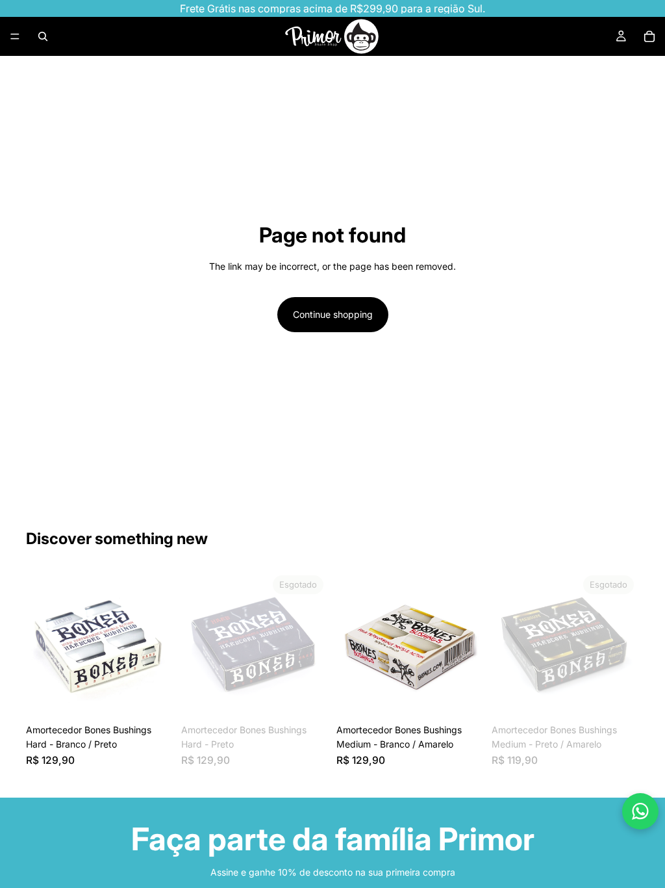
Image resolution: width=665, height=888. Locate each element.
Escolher (164, 697)
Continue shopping (333, 314)
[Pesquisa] (43, 36)
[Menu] (15, 36)
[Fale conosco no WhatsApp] (640, 811)
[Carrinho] (649, 36)
